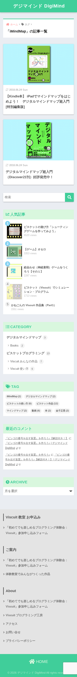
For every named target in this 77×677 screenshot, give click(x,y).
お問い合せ (13, 632)
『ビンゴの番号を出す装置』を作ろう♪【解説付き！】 (36, 438)
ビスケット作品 (47, 403)
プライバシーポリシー (20, 640)
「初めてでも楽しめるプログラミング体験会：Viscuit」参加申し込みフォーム (37, 530)
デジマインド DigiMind (39, 6)
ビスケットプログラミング (28, 353)
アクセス (12, 623)
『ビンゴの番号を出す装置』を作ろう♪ (27, 454)
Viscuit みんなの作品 (26, 361)
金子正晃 (62, 410)
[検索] (69, 197)
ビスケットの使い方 (19, 403)
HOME (41, 661)
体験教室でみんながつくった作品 (28, 574)
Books (16, 345)
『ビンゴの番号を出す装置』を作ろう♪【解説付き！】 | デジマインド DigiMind (37, 459)
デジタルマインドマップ (26, 337)
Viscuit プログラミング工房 (24, 615)
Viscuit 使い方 (21, 368)
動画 (36, 410)
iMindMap (14, 396)
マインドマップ (17, 410)
